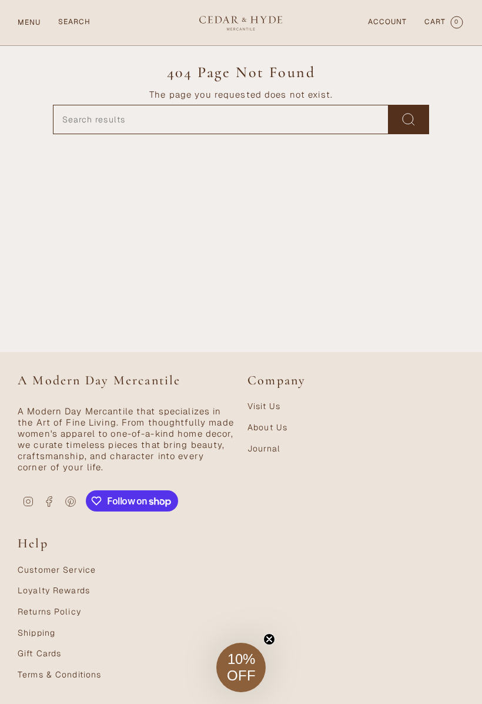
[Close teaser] (269, 639)
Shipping (36, 632)
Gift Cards (39, 653)
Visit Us (263, 406)
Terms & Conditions (59, 674)
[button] (241, 667)
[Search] (409, 119)
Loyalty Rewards (54, 590)
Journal (263, 448)
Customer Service (57, 569)
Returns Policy (49, 611)
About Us (267, 427)
